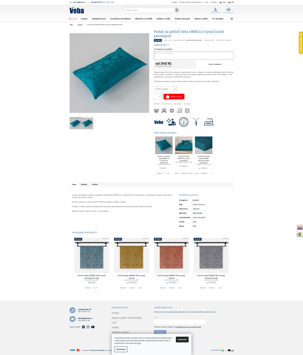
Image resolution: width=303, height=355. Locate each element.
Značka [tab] (95, 184)
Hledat (177, 10)
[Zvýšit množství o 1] (162, 95)
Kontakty (214, 2)
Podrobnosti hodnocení (193, 40)
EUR (232, 2)
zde (139, 343)
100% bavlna (197, 213)
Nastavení (121, 349)
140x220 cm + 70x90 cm (188, 173)
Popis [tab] (74, 184)
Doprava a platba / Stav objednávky (191, 2)
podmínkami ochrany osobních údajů (188, 327)
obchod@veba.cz (85, 319)
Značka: (209, 40)
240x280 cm (204, 173)
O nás (206, 2)
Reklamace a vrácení (120, 332)
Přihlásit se (160, 332)
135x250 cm (195, 173)
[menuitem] (75, 18)
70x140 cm (88, 288)
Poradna (174, 2)
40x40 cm (160, 173)
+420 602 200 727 (84, 310)
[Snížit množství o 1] (162, 98)
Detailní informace (160, 45)
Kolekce (196, 200)
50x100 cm (123, 288)
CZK (224, 2)
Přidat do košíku (176, 97)
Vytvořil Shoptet (216, 350)
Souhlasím (182, 339)
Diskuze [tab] (84, 184)
